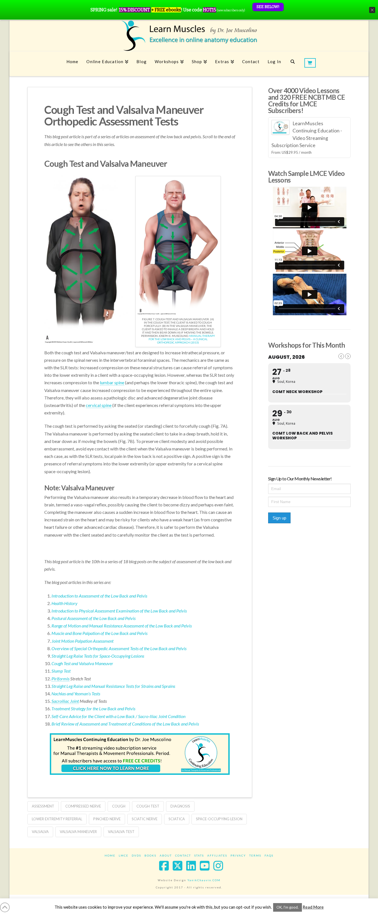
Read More (313, 906)
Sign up (279, 518)
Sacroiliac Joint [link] (65, 701)
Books (150, 855)
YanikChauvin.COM (204, 880)
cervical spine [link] (99, 405)
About (166, 855)
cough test (147, 806)
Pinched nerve (107, 819)
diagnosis (180, 806)
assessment (43, 806)
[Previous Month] (341, 356)
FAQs (269, 855)
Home (110, 855)
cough (118, 806)
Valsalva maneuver (78, 831)
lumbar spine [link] (112, 382)
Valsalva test (121, 831)
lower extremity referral (57, 819)
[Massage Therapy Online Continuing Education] (189, 35)
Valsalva (40, 831)
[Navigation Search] (292, 63)
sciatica (177, 819)
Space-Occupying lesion (219, 819)
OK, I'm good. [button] (287, 907)
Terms (255, 855)
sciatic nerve (144, 819)
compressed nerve (83, 806)
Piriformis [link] (60, 678)
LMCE (123, 855)
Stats (199, 855)
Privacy (238, 855)
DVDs (136, 855)
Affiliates (217, 855)
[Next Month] (348, 356)
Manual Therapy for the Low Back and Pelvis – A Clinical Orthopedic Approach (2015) (182, 339)
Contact (183, 855)
